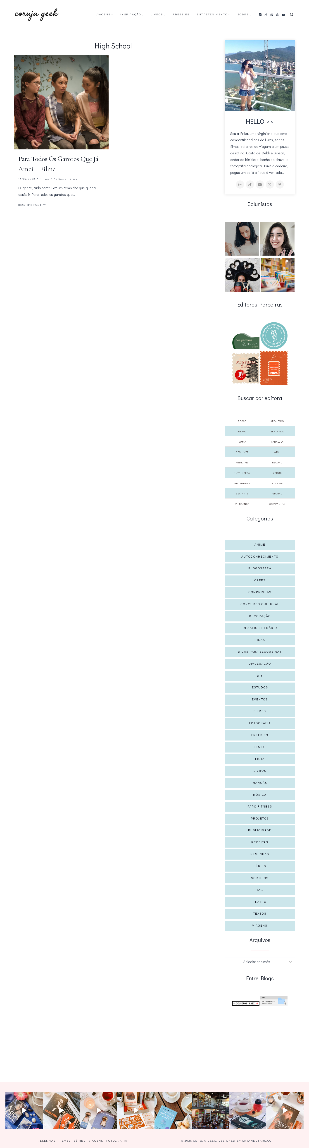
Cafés (260, 580)
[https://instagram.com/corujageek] (240, 184)
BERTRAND (277, 431)
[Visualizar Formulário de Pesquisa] (291, 15)
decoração (260, 616)
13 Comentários (65, 178)
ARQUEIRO (277, 421)
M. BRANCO (242, 504)
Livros (260, 770)
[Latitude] (245, 341)
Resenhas (259, 854)
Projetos (260, 818)
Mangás (260, 782)
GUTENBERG (242, 483)
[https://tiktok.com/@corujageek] (250, 184)
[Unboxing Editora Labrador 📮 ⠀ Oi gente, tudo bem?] (61, 1110)
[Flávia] (242, 239)
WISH (277, 452)
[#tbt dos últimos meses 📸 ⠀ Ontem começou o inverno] (210, 1110)
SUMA (242, 441)
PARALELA (277, 441)
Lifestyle (260, 747)
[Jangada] (274, 368)
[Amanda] (277, 239)
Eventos (260, 699)
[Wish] (274, 335)
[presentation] (61, 102)
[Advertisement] (260, 1039)
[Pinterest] (272, 15)
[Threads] (277, 15)
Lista (260, 759)
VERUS (277, 473)
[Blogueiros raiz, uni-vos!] (245, 1003)
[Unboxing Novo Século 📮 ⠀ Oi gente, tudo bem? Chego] (285, 1110)
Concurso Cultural (259, 604)
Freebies (181, 14)
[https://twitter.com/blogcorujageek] (270, 184)
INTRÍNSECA (242, 473)
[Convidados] (278, 275)
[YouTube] (283, 15)
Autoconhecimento (259, 556)
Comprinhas (259, 592)
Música (259, 794)
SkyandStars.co (257, 1140)
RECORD (277, 462)
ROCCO (242, 421)
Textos (259, 913)
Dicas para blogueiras (260, 651)
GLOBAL (277, 493)
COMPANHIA (277, 504)
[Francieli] (242, 275)
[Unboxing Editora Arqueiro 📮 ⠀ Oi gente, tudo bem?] (98, 1110)
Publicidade (259, 830)
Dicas (259, 640)
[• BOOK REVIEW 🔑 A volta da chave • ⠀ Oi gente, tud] (247, 1110)
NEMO (242, 431)
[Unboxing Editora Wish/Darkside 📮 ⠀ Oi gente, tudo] (24, 1110)
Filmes (45, 178)
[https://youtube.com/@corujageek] (260, 184)
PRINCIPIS (242, 462)
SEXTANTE (242, 493)
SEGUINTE (242, 452)
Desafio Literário (260, 628)
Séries (260, 866)
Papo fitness (259, 806)
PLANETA (277, 483)
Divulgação (260, 663)
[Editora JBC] (245, 368)
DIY (260, 675)
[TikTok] (266, 15)
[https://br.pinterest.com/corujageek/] (280, 184)
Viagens (259, 925)
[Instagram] (260, 15)
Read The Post (32, 204)
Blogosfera (259, 568)
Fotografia (260, 723)
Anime (259, 544)
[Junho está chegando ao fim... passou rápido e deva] (173, 1110)
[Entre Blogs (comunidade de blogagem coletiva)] (274, 1001)
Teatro (259, 902)
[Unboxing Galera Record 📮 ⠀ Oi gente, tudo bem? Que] (135, 1110)
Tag (260, 890)
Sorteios (260, 878)
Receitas (259, 842)
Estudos (260, 687)
